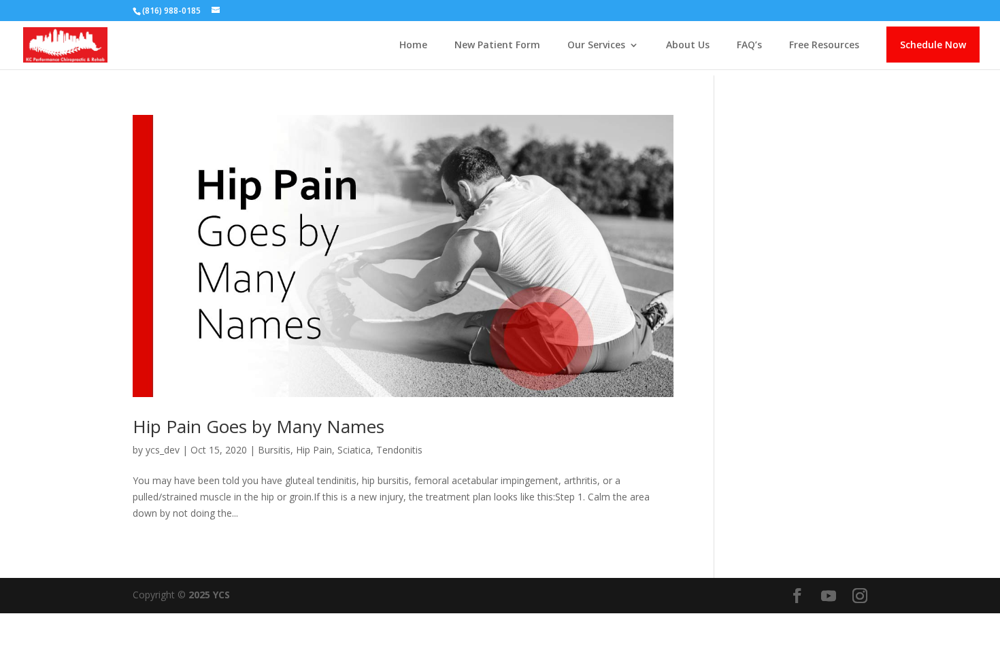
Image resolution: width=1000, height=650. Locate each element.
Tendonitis (399, 449)
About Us (688, 45)
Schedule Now (933, 44)
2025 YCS (208, 594)
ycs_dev (163, 449)
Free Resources (824, 45)
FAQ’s (749, 45)
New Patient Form (497, 45)
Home (413, 45)
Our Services (596, 45)
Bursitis (274, 449)
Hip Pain (314, 449)
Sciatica (354, 449)
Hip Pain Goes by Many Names (258, 426)
